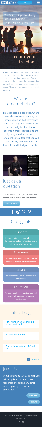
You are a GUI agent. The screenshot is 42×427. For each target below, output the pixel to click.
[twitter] (24, 212)
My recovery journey (15, 334)
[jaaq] (21, 155)
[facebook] (12, 212)
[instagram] (18, 212)
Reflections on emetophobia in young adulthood (20, 322)
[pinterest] (29, 212)
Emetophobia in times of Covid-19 (20, 347)
